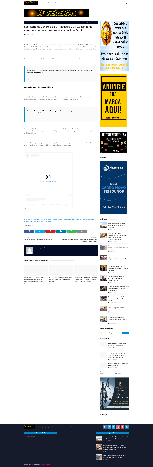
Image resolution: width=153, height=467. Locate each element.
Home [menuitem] (42, 3)
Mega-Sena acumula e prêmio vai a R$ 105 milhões (118, 364)
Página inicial (29, 22)
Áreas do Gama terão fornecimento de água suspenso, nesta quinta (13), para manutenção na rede (118, 236)
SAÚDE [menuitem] (48, 3)
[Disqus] (61, 311)
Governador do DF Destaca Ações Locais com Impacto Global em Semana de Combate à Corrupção (34, 279)
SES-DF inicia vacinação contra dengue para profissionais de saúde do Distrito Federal (117, 355)
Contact (102, 373)
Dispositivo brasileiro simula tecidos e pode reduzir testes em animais (118, 248)
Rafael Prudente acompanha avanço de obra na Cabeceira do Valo (117, 309)
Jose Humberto (36, 22)
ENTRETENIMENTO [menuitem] (66, 3)
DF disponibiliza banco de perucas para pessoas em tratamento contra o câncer (118, 288)
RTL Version (118, 373)
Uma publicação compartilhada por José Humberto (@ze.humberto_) (48, 205)
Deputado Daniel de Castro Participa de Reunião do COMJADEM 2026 (116, 278)
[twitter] (109, 427)
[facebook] (105, 427)
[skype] (113, 427)
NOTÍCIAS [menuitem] (55, 3)
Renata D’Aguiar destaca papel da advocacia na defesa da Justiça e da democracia (118, 258)
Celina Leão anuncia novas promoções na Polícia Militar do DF (117, 319)
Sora (31, 464)
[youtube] (122, 427)
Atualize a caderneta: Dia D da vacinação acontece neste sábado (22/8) (118, 299)
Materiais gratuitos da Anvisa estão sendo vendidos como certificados (116, 225)
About (116, 371)
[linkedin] (127, 427)
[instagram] (118, 427)
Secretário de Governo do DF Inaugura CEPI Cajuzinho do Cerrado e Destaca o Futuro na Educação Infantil (86, 279)
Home (102, 371)
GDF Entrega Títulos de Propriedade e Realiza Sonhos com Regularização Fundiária (60, 279)
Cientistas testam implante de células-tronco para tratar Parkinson (117, 345)
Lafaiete (45, 248)
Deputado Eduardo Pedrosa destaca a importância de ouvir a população (118, 268)
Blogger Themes (45, 464)
